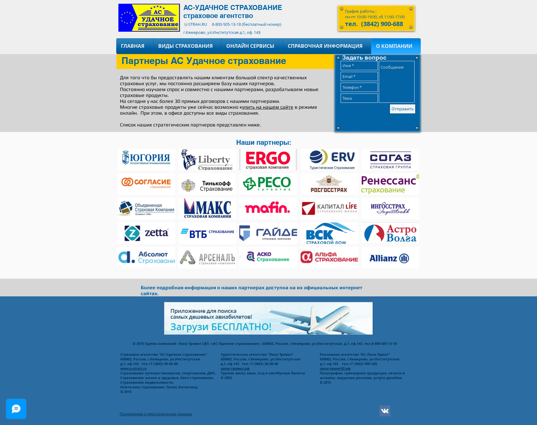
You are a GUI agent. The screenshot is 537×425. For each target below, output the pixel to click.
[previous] (129, 212)
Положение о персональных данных (156, 413)
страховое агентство (218, 15)
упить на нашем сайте (267, 107)
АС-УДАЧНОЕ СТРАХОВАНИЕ (232, 7)
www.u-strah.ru (133, 368)
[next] (408, 212)
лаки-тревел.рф (235, 368)
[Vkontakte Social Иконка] (384, 410)
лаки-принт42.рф (335, 368)
